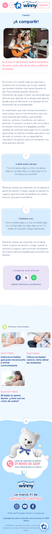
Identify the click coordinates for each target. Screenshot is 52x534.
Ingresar (43, 5)
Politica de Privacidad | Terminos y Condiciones (26, 513)
